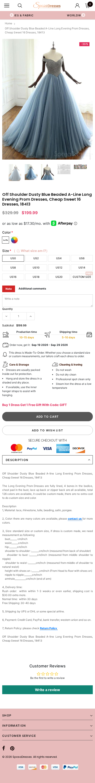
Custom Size (82, 276)
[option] (47, 99)
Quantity (7, 309)
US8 (13, 267)
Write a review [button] (47, 690)
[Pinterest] (12, 748)
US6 (82, 258)
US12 (59, 267)
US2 (36, 258)
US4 (59, 258)
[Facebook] (3, 748)
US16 (13, 276)
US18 (36, 276)
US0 (13, 258)
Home (8, 23)
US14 (81, 267)
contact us (75, 518)
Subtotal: (8, 325)
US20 (59, 276)
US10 (36, 267)
